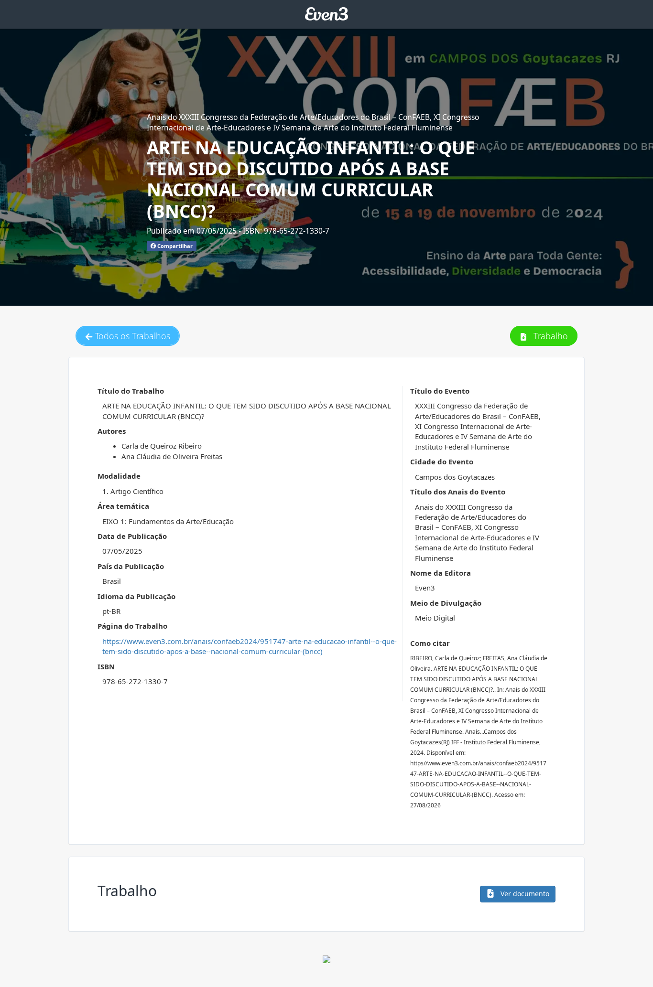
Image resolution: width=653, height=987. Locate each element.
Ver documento (524, 893)
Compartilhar (174, 245)
